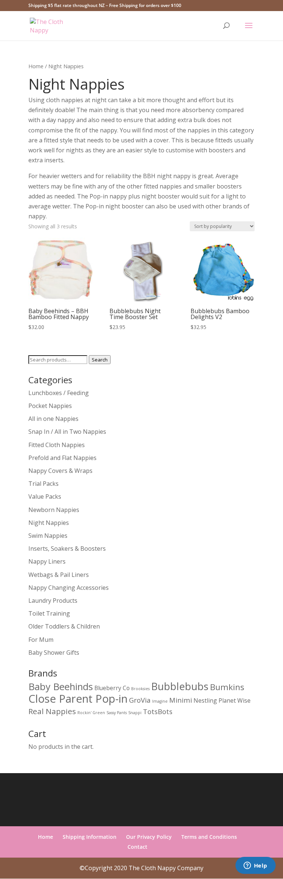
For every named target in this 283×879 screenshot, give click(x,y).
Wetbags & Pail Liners (58, 575)
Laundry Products (52, 600)
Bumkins (227, 687)
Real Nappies (52, 711)
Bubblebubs (180, 686)
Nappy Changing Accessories (68, 588)
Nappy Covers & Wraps (60, 471)
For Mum (40, 640)
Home (35, 66)
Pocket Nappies (50, 406)
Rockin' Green (91, 712)
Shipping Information (89, 836)
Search (100, 359)
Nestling (205, 700)
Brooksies (140, 688)
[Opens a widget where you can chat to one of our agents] (255, 866)
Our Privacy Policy (149, 836)
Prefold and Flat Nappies (62, 458)
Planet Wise (235, 700)
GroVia (140, 700)
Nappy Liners (47, 561)
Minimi (180, 700)
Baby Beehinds (60, 686)
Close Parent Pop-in (77, 698)
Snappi (135, 712)
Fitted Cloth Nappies (56, 445)
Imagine (160, 701)
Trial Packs (43, 484)
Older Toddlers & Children (64, 626)
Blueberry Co (112, 688)
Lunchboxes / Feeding (58, 393)
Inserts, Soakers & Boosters (67, 548)
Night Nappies (48, 523)
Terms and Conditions (209, 836)
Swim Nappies (47, 536)
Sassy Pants (116, 712)
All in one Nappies (53, 419)
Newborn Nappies (53, 510)
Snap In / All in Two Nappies (67, 432)
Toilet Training (49, 613)
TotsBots (157, 711)
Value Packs (44, 496)
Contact (137, 846)
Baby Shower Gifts (53, 652)
